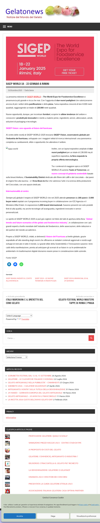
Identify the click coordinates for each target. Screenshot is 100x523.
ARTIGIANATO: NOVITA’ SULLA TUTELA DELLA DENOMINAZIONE (36, 389)
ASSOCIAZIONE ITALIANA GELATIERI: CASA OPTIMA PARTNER (56, 490)
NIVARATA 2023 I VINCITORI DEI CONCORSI (48, 477)
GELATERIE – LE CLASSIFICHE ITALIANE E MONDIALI (31, 379)
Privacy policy (83, 505)
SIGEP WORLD (34, 97)
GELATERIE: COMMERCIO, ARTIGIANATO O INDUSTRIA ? (53, 456)
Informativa (11, 417)
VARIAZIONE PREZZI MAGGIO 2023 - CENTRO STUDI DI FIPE (55, 442)
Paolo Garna (29, 90)
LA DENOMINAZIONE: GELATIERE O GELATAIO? (49, 470)
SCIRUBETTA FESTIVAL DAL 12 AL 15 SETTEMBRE (29, 375)
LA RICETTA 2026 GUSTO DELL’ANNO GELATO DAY (30, 399)
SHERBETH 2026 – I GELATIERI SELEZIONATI (27, 386)
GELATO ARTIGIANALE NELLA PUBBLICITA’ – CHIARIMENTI (33, 382)
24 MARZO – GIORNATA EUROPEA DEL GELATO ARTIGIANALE (35, 392)
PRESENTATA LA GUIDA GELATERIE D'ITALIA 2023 (50, 483)
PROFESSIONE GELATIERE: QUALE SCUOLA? (48, 436)
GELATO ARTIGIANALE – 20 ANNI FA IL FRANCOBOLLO (32, 396)
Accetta (20, 516)
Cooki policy (95, 505)
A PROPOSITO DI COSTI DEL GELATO (45, 449)
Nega (53, 516)
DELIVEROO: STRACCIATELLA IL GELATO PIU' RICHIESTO (53, 463)
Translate (25, 319)
